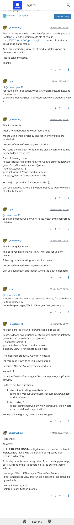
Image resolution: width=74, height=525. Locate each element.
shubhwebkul (16, 433)
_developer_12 (16, 27)
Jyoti (11, 81)
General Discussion (18, 15)
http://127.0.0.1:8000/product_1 (21, 40)
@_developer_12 (14, 87)
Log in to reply (63, 16)
